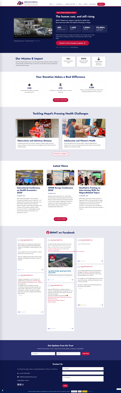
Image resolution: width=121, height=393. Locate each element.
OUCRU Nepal (37, 281)
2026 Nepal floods (74, 47)
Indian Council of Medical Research (56, 300)
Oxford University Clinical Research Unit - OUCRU (29, 282)
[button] (21, 270)
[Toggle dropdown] (54, 4)
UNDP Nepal (56, 248)
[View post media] (24, 264)
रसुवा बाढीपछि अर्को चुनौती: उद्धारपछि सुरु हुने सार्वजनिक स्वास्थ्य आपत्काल (59, 271)
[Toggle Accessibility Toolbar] (2, 390)
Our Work (59, 4)
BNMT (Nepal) (92, 4)
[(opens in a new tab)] (42, 269)
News (80, 4)
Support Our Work (60, 100)
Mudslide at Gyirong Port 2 (19, 40)
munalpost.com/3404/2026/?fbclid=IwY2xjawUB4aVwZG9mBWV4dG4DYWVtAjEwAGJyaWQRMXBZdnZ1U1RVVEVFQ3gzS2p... (66, 251)
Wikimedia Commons (30, 40)
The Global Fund (51, 248)
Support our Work (70, 4)
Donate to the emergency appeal (71, 43)
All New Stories (60, 219)
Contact (85, 4)
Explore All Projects (61, 154)
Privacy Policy (20, 380)
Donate (101, 4)
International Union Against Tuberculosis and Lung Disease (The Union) (59, 298)
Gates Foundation (52, 302)
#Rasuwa (86, 272)
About (51, 4)
